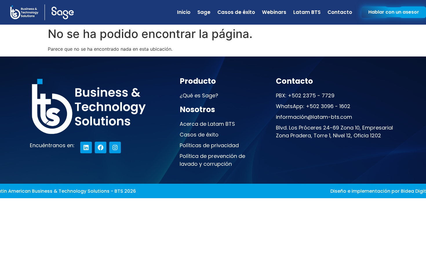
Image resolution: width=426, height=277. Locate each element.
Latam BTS (307, 12)
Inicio (183, 12)
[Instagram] (115, 147)
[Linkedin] (86, 147)
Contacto (339, 12)
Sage (203, 12)
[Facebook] (100, 147)
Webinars (274, 12)
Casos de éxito (236, 12)
